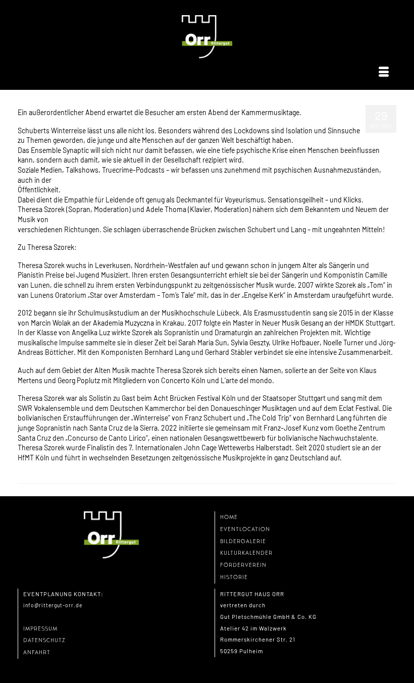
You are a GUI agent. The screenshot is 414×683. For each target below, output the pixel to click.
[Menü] (383, 72)
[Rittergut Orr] (207, 37)
